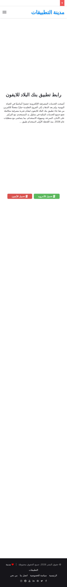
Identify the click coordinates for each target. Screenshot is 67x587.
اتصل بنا (24, 575)
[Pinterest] (38, 581)
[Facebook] (46, 581)
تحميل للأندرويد (45, 196)
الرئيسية (53, 575)
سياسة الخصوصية (38, 575)
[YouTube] (29, 581)
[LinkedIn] (33, 581)
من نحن (14, 575)
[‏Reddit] (25, 581)
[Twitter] (42, 581)
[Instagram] (21, 581)
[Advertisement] (33, 55)
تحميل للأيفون (18, 196)
